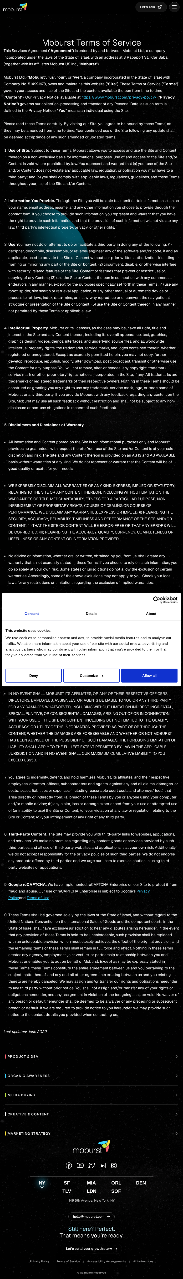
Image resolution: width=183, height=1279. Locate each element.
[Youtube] (80, 1165)
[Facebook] (69, 1165)
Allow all (149, 676)
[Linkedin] (103, 1165)
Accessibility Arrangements (106, 1261)
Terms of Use (38, 897)
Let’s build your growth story (89, 1248)
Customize (89, 676)
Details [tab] (91, 613)
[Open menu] (174, 7)
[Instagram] (113, 1165)
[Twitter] (91, 1165)
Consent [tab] (32, 613)
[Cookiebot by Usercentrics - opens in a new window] (157, 599)
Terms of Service (68, 1261)
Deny (33, 676)
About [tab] (151, 613)
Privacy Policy (40, 1261)
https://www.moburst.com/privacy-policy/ (119, 97)
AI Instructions (143, 1261)
